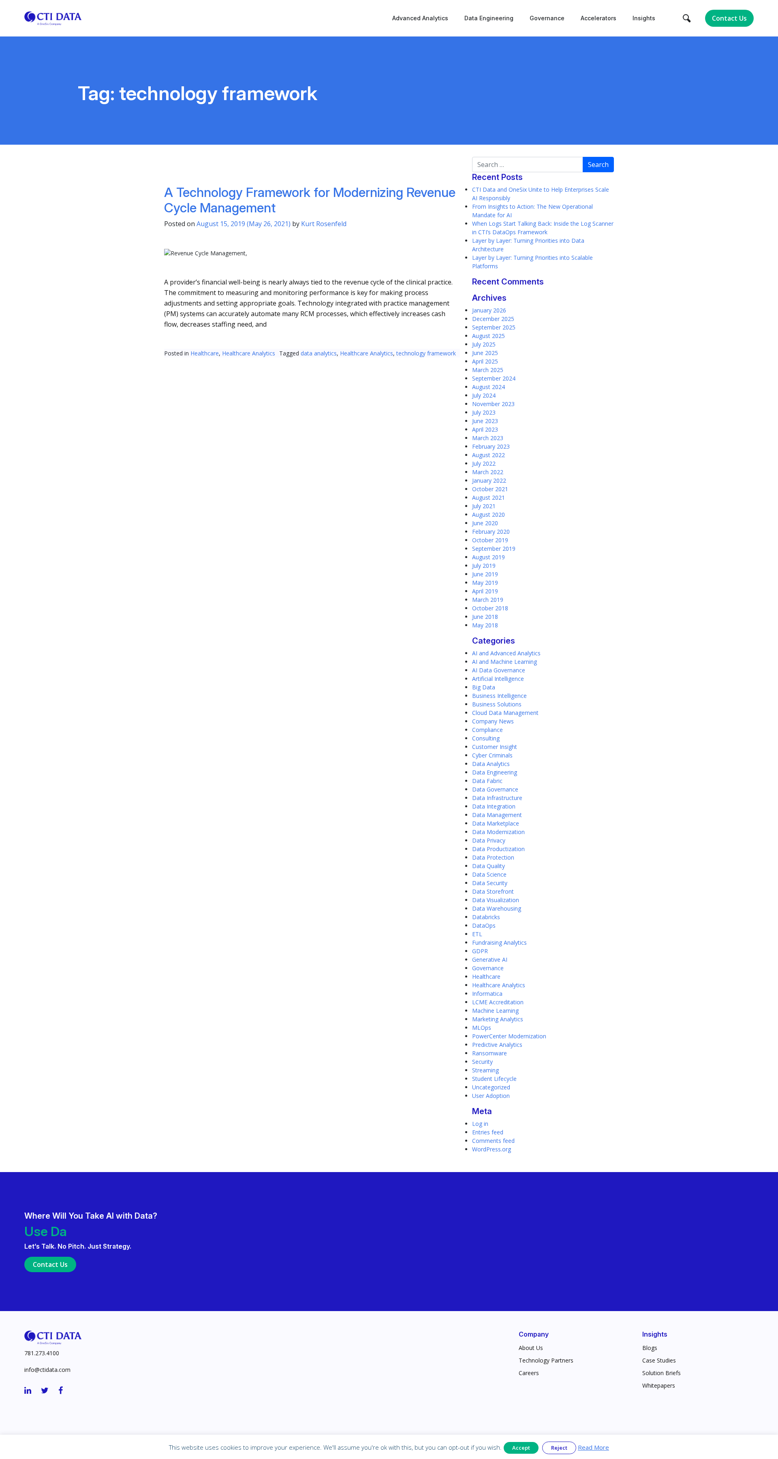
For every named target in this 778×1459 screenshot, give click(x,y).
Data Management (497, 815)
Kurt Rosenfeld (323, 223)
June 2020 (485, 523)
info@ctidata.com (47, 1369)
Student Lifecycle (494, 1078)
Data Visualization (495, 900)
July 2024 (484, 395)
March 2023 (487, 438)
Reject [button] (559, 1447)
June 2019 (485, 574)
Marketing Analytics (497, 1019)
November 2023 (493, 404)
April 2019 (485, 591)
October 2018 (490, 608)
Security (482, 1061)
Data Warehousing (496, 908)
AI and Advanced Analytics (506, 653)
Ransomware (489, 1053)
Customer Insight (494, 747)
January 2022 (489, 480)
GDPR (480, 951)
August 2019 (488, 557)
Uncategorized (491, 1087)
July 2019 (484, 565)
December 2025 (493, 319)
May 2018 (485, 625)
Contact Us (729, 18)
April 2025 (485, 361)
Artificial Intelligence (498, 678)
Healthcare (204, 353)
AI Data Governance (498, 670)
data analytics (319, 353)
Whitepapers (658, 1385)
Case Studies (659, 1360)
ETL (477, 934)
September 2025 (493, 327)
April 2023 (485, 429)
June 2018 (485, 616)
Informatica (487, 993)
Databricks (486, 917)
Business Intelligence (499, 696)
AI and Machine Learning (504, 661)
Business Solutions (497, 704)
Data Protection (493, 857)
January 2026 (489, 310)
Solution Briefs (661, 1373)
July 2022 (484, 463)
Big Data (483, 687)
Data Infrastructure (497, 798)
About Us (531, 1348)
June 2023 (485, 421)
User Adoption (491, 1096)
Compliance (487, 730)
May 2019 (485, 582)
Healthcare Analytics (248, 353)
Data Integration (493, 806)
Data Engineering (488, 18)
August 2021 (488, 497)
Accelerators (598, 18)
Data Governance (495, 789)
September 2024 (493, 378)
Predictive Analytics (497, 1044)
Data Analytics (491, 764)
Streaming (485, 1070)
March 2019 (487, 599)
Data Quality (488, 866)
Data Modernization (498, 832)
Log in (480, 1123)
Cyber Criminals (492, 755)
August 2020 (488, 514)
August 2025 (488, 336)
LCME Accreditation (498, 1002)
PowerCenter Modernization (509, 1036)
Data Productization (498, 849)
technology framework (426, 353)
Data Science (489, 874)
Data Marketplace (495, 823)
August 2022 (488, 455)
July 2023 (484, 412)
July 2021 (484, 506)
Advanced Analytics (420, 18)
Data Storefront (493, 891)
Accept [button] (521, 1447)
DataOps (484, 925)
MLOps (481, 1027)
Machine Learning (495, 1010)
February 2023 (491, 446)
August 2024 (488, 387)
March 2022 (487, 472)
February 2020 (491, 531)
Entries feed (487, 1132)
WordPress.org (491, 1149)
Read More (593, 1447)
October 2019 (490, 540)
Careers (529, 1373)
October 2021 (490, 489)
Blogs (649, 1348)
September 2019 (493, 548)
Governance (547, 18)
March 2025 (487, 370)
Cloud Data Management (505, 713)
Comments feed (493, 1141)
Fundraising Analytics (499, 942)
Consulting (486, 738)
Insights (644, 18)
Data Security (489, 883)
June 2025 (485, 353)
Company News (493, 721)
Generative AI (489, 959)
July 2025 (484, 344)
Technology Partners (546, 1360)
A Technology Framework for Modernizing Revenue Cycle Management (309, 200)
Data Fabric (487, 781)
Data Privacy (488, 840)
